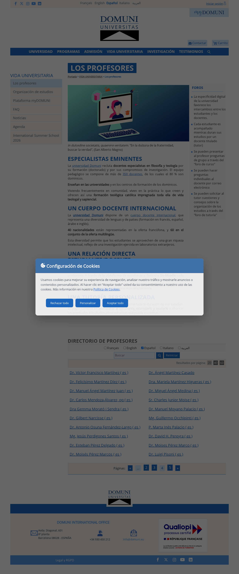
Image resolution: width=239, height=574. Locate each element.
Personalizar (88, 303)
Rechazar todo (59, 303)
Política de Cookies (106, 289)
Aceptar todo (115, 303)
